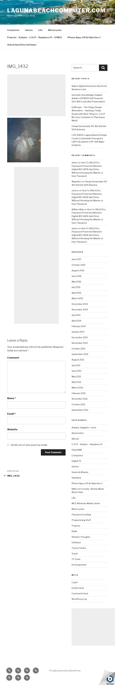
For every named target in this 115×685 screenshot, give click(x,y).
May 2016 (76, 281)
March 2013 (77, 387)
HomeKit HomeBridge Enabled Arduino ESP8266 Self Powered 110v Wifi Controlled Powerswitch (88, 98)
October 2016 (78, 265)
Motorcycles (55, 30)
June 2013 (76, 371)
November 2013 (80, 343)
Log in (75, 582)
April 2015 (76, 293)
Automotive (78, 433)
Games (29, 30)
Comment (13, 357)
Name (11, 398)
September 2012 (80, 410)
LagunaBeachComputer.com (56, 10)
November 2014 (80, 309)
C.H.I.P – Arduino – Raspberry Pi (87, 444)
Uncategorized (79, 564)
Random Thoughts (81, 537)
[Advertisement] (36, 95)
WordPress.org (79, 599)
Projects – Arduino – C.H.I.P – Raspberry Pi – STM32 (34, 37)
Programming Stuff (81, 520)
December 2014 (80, 304)
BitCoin (75, 438)
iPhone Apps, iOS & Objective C (84, 37)
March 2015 (77, 298)
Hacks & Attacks (80, 472)
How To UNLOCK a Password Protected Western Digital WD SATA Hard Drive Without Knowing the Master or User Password (87, 169)
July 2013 (76, 365)
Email (11, 413)
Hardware (76, 477)
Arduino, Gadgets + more (84, 427)
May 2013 (76, 376)
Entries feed (78, 588)
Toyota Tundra (79, 548)
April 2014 (76, 320)
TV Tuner (76, 559)
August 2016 (78, 270)
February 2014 (79, 326)
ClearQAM (77, 450)
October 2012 (78, 404)
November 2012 (80, 398)
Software (76, 542)
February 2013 (79, 393)
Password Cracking (81, 514)
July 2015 (76, 287)
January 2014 (78, 331)
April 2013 (76, 382)
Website (12, 429)
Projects (76, 525)
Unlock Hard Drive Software (21, 44)
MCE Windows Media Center (86, 503)
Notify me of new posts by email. (29, 445)
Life (40, 30)
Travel (75, 553)
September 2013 (80, 354)
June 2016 (76, 276)
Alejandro (76, 181)
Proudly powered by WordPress (65, 670)
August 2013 (78, 359)
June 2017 (76, 259)
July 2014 (76, 315)
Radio (74, 531)
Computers (13, 30)
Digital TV (76, 461)
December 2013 (80, 337)
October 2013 (78, 348)
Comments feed (80, 593)
